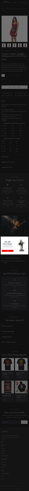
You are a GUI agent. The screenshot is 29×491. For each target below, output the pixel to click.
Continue (7, 250)
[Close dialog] (27, 237)
